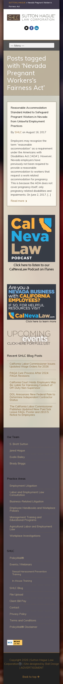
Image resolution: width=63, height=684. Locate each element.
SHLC (18, 132)
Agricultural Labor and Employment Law (31, 528)
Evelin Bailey (17, 457)
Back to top (29, 676)
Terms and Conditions (23, 620)
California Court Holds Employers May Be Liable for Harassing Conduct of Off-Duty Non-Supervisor (33, 385)
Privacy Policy (18, 614)
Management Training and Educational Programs (25, 518)
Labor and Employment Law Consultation (27, 493)
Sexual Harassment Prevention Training (29, 573)
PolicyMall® (17, 558)
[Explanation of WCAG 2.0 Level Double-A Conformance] (14, 644)
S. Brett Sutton (19, 444)
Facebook (31, 28)
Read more (17, 200)
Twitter (26, 28)
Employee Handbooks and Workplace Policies (32, 509)
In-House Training (22, 580)
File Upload (16, 594)
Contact (14, 607)
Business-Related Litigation (27, 501)
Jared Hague (17, 450)
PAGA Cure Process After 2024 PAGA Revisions (29, 374)
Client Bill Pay (18, 601)
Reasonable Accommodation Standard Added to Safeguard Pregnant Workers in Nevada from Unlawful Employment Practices (29, 117)
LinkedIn (36, 28)
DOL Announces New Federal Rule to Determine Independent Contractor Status (32, 397)
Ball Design (52, 663)
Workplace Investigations (25, 535)
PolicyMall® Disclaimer (23, 627)
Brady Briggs (18, 463)
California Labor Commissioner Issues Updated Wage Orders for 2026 (32, 365)
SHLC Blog (16, 588)
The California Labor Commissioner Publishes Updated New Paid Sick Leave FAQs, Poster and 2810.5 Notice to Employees (31, 410)
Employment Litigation (23, 485)
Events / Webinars (21, 564)
